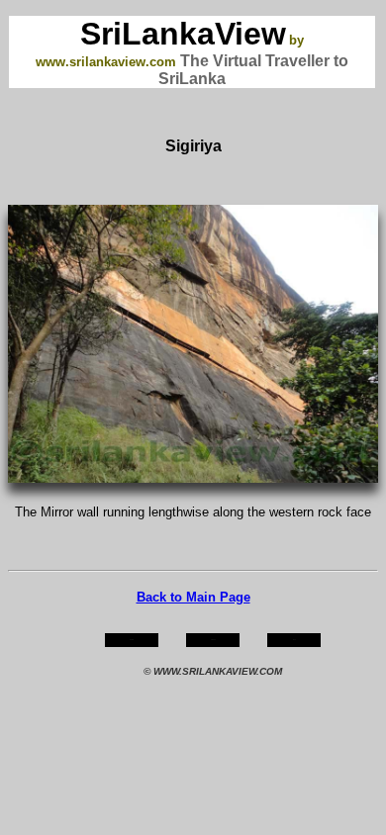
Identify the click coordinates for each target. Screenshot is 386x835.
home (132, 639)
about (213, 639)
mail (294, 639)
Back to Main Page (193, 597)
